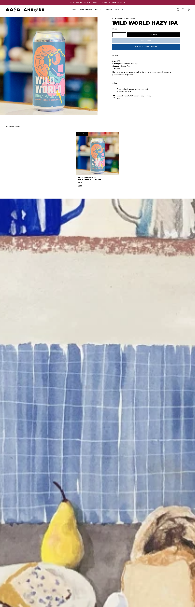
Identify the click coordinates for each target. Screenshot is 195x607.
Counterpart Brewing (123, 18)
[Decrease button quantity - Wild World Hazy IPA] (115, 34)
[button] (74, 9)
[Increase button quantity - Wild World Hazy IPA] (123, 34)
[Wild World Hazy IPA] (97, 153)
